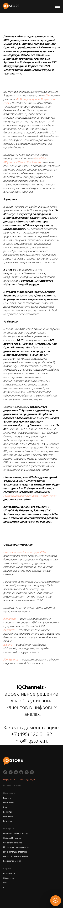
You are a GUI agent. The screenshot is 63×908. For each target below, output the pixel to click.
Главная (7, 798)
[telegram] (11, 772)
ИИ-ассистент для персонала (16, 847)
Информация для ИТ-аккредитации (19, 780)
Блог (5, 807)
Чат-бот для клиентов (12, 843)
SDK (5, 883)
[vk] (16, 772)
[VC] (32, 772)
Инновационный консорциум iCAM (24, 552)
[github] (21, 772)
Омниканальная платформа (15, 833)
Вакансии (7, 821)
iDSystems (9, 162)
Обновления (8, 878)
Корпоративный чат (12, 861)
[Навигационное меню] (57, 6)
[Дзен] (27, 772)
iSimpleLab (40, 158)
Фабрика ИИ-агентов (12, 838)
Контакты (7, 812)
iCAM (47, 95)
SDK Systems (33, 162)
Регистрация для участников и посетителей (29, 495)
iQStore (20, 162)
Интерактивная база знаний (15, 856)
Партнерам (8, 816)
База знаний (9, 874)
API (4, 887)
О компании (8, 803)
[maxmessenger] (5, 772)
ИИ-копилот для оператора (15, 852)
